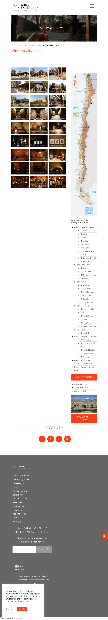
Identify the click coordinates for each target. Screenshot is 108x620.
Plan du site (25, 576)
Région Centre (80, 282)
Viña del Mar (87, 302)
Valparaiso (86, 289)
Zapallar (86, 299)
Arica (84, 234)
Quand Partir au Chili (82, 384)
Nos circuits (36, 576)
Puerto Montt (87, 333)
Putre (84, 237)
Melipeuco (86, 313)
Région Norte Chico (82, 265)
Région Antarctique (82, 360)
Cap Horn (86, 357)
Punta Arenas (88, 353)
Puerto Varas (87, 316)
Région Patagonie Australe (85, 337)
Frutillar (85, 319)
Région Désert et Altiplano (85, 227)
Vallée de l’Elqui (89, 275)
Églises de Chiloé (89, 326)
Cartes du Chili (80, 391)
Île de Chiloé (87, 323)
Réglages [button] (10, 609)
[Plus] (91, 5)
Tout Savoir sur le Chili (83, 388)
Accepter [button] (22, 609)
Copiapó (85, 268)
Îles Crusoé (86, 295)
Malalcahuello (88, 309)
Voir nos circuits (84, 377)
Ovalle (85, 278)
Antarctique (87, 364)
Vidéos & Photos (52, 28)
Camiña (85, 244)
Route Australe (80, 330)
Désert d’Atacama (89, 231)
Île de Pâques (88, 292)
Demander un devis (84, 418)
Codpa (85, 241)
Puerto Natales (88, 350)
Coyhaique (86, 340)
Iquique (85, 248)
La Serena (86, 271)
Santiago (86, 285)
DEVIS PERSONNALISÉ (12, 618)
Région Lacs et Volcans (83, 306)
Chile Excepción (17, 45)
